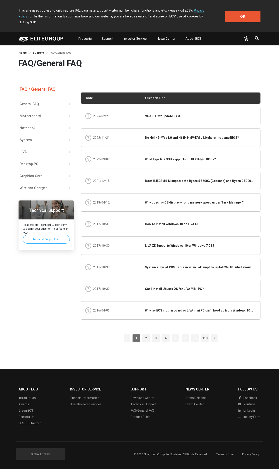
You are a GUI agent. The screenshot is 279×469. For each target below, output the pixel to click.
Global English (40, 454)
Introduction (27, 398)
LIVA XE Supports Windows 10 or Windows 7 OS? (179, 245)
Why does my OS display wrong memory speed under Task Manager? (194, 202)
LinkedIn (249, 410)
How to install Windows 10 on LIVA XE (172, 224)
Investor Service (135, 39)
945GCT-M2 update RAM (162, 116)
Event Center (194, 404)
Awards (24, 404)
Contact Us (26, 417)
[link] (38, 52)
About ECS (193, 39)
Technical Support (143, 404)
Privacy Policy (250, 454)
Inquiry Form (251, 417)
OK (242, 16)
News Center (166, 39)
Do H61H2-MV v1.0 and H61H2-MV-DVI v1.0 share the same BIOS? (192, 137)
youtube (249, 404)
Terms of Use (224, 454)
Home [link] (23, 52)
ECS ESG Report (30, 423)
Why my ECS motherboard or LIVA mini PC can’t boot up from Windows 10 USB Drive (199, 310)
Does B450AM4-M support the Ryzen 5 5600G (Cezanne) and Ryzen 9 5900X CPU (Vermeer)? (199, 181)
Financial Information (84, 398)
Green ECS (26, 410)
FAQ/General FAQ (142, 410)
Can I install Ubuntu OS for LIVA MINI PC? (174, 289)
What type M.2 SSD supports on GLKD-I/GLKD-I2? (180, 159)
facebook (250, 398)
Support (107, 39)
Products (85, 39)
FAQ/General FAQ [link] (60, 52)
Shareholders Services (86, 404)
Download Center (143, 398)
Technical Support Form (46, 239)
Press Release (195, 398)
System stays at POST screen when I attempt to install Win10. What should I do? (199, 267)
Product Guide (140, 417)
